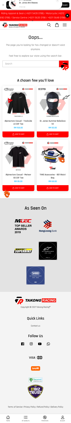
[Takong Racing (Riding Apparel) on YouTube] (39, 345)
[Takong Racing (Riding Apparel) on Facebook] (22, 345)
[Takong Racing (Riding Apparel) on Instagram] (31, 345)
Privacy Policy (30, 407)
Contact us (35, 326)
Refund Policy (43, 407)
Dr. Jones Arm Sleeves (28, 6)
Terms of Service (15, 407)
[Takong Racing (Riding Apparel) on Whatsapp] (48, 345)
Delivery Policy (57, 407)
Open (65, 4)
